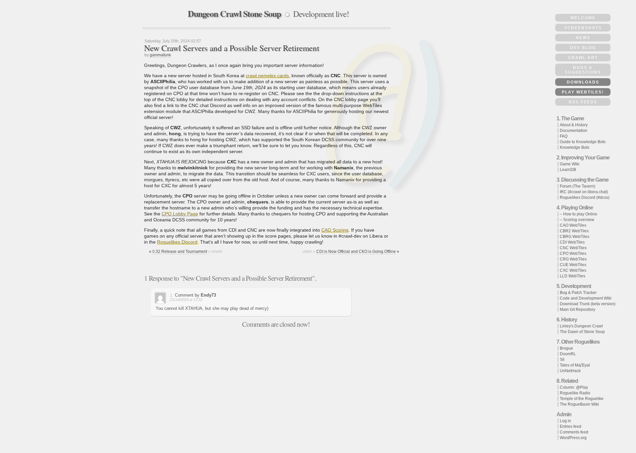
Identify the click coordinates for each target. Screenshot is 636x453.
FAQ (563, 136)
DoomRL (568, 354)
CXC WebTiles (573, 270)
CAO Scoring (334, 230)
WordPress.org (573, 437)
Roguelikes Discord (177, 242)
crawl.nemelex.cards (267, 75)
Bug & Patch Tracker (578, 292)
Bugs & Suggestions (583, 70)
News (583, 37)
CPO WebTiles (573, 253)
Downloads (583, 82)
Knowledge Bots (574, 147)
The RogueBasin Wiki (579, 404)
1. (172, 295)
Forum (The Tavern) (577, 186)
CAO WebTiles (573, 225)
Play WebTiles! (583, 92)
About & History (574, 125)
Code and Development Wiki (585, 298)
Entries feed (570, 426)
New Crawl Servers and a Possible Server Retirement (231, 47)
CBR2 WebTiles (574, 231)
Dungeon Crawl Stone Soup (234, 13)
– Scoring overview (577, 219)
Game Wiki (569, 164)
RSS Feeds (583, 102)
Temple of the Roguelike (582, 398)
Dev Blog (583, 47)
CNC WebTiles (573, 248)
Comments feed (574, 432)
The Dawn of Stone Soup (582, 331)
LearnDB (568, 169)
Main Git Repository (577, 309)
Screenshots (583, 28)
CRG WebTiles (573, 259)
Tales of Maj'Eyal (575, 365)
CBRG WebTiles (574, 236)
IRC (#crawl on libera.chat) (584, 192)
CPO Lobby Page (180, 213)
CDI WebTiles (572, 242)
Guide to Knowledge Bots (583, 142)
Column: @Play (574, 387)
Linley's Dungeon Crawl (581, 326)
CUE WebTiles (573, 264)
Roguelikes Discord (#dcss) (585, 197)
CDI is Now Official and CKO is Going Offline (356, 251)
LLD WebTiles (572, 276)
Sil (562, 359)
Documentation (573, 130)
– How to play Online (578, 214)
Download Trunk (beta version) (587, 304)
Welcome (583, 18)
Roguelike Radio (575, 393)
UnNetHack (570, 370)
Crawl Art (583, 57)
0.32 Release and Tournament (179, 251)
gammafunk (160, 55)
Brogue (566, 348)
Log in (565, 421)
